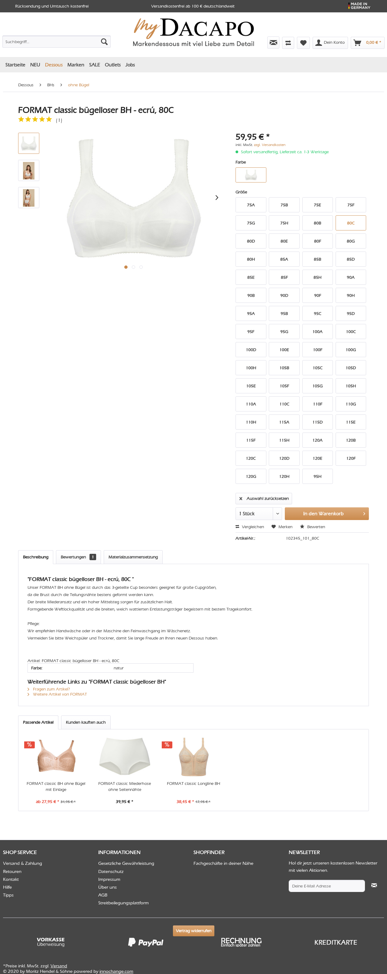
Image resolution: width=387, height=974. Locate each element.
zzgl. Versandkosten (269, 145)
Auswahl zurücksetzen (268, 498)
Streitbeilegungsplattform (123, 903)
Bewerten (315, 526)
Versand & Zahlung (22, 863)
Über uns (107, 887)
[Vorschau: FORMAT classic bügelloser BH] (28, 170)
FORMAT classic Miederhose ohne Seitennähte (124, 786)
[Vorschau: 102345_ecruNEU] (28, 143)
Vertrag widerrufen (193, 930)
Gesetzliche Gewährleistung (126, 863)
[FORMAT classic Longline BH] (193, 756)
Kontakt (11, 879)
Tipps (8, 895)
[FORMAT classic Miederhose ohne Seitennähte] (124, 756)
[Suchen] (104, 42)
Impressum (109, 879)
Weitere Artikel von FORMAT (59, 694)
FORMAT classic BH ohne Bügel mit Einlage (56, 786)
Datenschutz (111, 871)
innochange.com (116, 971)
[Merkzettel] (303, 43)
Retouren (12, 871)
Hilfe (7, 887)
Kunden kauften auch (86, 722)
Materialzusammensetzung (133, 557)
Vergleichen (252, 526)
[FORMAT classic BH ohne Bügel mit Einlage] (55, 756)
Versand (58, 966)
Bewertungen (77, 557)
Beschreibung (35, 557)
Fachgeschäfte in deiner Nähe (223, 863)
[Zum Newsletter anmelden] (273, 42)
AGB (102, 895)
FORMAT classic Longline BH (193, 783)
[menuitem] (56, 40)
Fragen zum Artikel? (51, 689)
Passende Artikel (38, 722)
